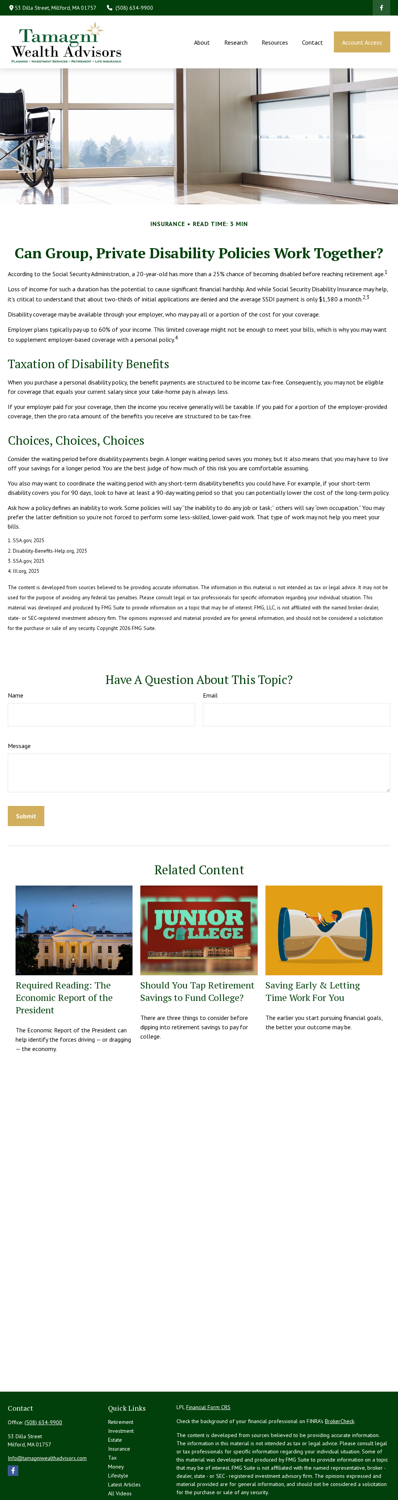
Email (210, 695)
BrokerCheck (339, 1421)
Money (116, 1466)
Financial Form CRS (208, 1407)
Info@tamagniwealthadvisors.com (47, 1458)
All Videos (120, 1493)
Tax (112, 1457)
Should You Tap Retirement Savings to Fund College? (197, 991)
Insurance (119, 1448)
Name (15, 695)
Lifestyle (118, 1475)
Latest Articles (124, 1484)
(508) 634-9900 (134, 7)
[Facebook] (381, 8)
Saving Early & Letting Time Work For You (312, 991)
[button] (202, 42)
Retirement (120, 1421)
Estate (115, 1439)
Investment (121, 1430)
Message (19, 746)
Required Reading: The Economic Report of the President (64, 997)
